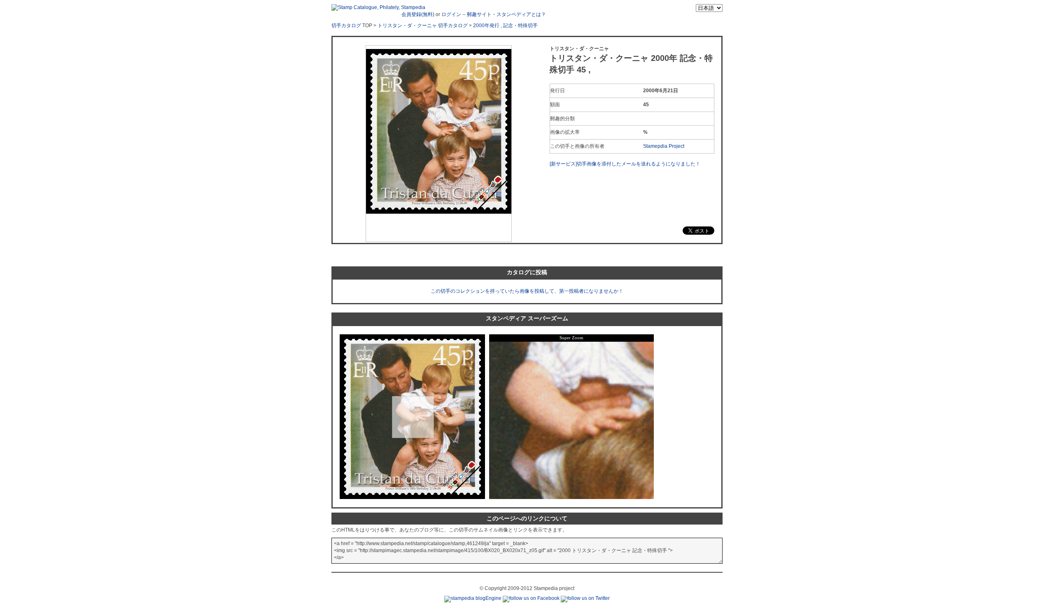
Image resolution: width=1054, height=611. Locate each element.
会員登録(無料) (417, 14)
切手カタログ (346, 25)
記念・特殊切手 (520, 25)
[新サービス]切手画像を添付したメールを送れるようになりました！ (625, 164)
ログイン (451, 14)
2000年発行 (486, 25)
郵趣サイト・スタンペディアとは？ (506, 14)
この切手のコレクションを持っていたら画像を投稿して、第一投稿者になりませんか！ (527, 291)
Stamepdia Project (663, 146)
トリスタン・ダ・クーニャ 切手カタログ (423, 25)
